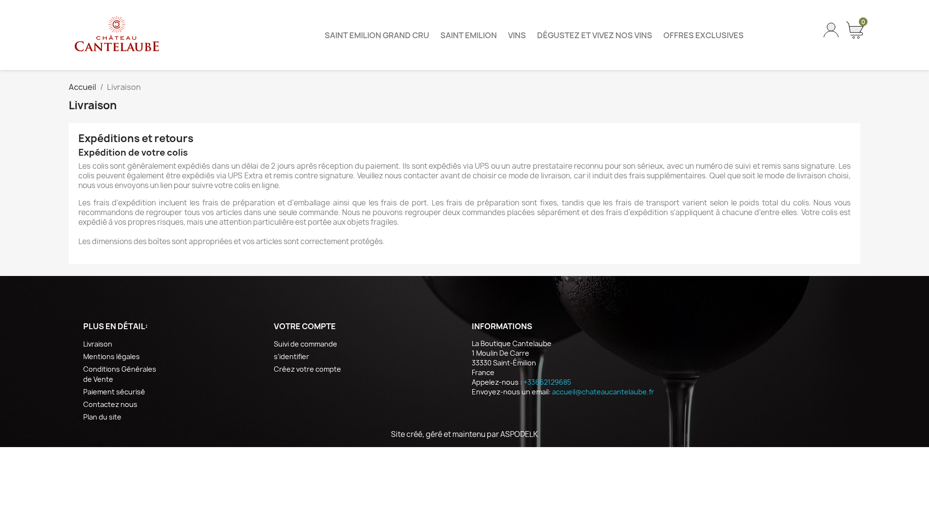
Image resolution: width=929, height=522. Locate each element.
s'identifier (291, 356)
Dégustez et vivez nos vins (594, 35)
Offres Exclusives (703, 35)
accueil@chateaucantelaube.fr (603, 391)
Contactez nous (110, 404)
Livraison (97, 343)
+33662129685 (547, 382)
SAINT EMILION (468, 35)
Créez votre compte (307, 369)
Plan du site (102, 416)
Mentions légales (111, 356)
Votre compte (305, 326)
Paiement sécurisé (114, 391)
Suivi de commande (305, 343)
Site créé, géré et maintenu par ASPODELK (464, 434)
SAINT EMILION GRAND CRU (377, 35)
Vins (517, 35)
